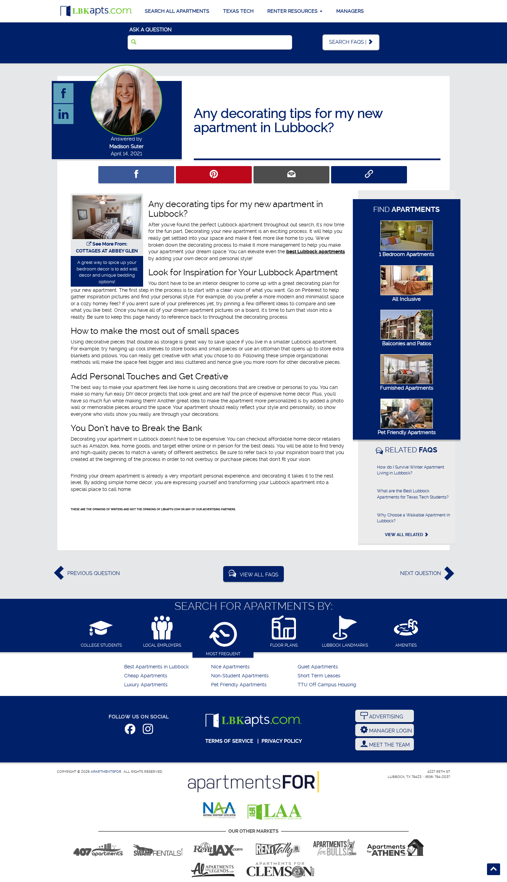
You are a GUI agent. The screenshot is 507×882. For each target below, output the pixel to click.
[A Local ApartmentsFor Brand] (253, 781)
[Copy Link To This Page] (369, 174)
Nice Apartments (230, 667)
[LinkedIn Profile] (63, 113)
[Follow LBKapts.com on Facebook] (130, 730)
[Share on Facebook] (136, 174)
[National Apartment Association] (220, 810)
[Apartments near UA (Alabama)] (213, 870)
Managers (350, 11)
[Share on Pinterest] (214, 174)
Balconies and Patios (406, 343)
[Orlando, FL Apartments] (98, 847)
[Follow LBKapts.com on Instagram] (148, 730)
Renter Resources (293, 11)
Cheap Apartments (145, 676)
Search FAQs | (348, 42)
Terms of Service (229, 741)
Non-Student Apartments (240, 676)
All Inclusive (406, 299)
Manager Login (390, 731)
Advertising (385, 717)
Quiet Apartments (318, 667)
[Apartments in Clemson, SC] (280, 870)
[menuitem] (166, 667)
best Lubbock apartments (315, 251)
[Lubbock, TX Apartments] (96, 11)
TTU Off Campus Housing (327, 685)
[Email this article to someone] (291, 174)
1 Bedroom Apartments (406, 254)
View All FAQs (259, 575)
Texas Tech (238, 11)
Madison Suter (126, 146)
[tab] (101, 632)
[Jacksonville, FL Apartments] (218, 847)
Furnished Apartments (406, 388)
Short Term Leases (319, 676)
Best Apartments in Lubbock (156, 667)
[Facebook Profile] (63, 93)
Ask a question (150, 30)
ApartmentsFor (106, 771)
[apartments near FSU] (278, 847)
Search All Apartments (177, 11)
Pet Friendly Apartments (407, 432)
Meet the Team (389, 745)
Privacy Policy (281, 741)
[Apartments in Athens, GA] (395, 847)
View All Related (404, 534)
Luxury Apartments (146, 685)
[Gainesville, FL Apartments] (158, 847)
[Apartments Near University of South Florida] (335, 847)
